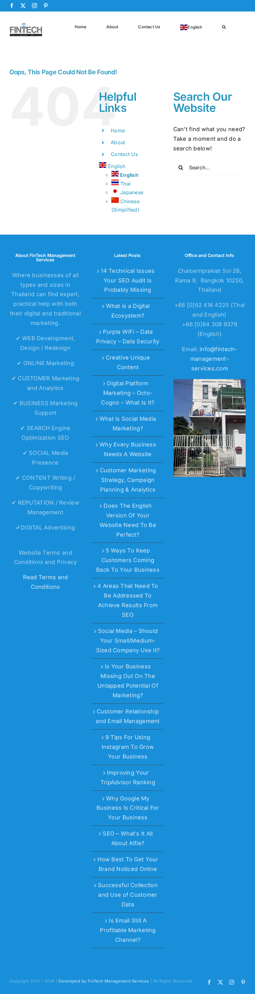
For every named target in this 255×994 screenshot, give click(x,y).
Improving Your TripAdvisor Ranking (127, 777)
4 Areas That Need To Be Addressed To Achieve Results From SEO (127, 600)
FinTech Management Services (118, 980)
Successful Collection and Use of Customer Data (128, 895)
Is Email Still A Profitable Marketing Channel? (127, 930)
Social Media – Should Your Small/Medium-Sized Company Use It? (128, 640)
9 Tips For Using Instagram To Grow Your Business (128, 747)
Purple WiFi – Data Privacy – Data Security (127, 336)
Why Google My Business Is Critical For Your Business (127, 808)
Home (118, 130)
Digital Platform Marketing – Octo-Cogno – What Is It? (127, 393)
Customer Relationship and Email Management (128, 716)
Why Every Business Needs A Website (128, 449)
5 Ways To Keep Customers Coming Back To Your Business (128, 560)
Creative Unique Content (128, 362)
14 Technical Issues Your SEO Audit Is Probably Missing (128, 280)
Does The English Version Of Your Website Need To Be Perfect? (128, 520)
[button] (224, 26)
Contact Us (124, 154)
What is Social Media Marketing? (128, 423)
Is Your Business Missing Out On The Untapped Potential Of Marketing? (127, 681)
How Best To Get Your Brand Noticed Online (127, 864)
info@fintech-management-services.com (213, 359)
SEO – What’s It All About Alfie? (128, 838)
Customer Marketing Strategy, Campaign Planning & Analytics (128, 480)
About (118, 142)
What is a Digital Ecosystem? (128, 311)
